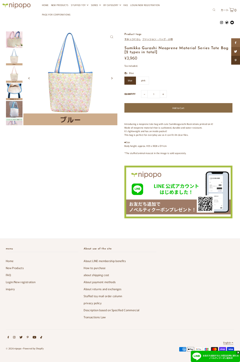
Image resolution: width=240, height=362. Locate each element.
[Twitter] (21, 338)
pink (143, 80)
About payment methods (100, 282)
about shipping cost (96, 275)
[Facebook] (8, 338)
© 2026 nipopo (13, 348)
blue (130, 80)
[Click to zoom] (112, 37)
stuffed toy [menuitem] (78, 5)
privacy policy (93, 303)
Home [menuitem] (45, 5)
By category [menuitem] (110, 5)
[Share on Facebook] (235, 42)
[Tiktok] (41, 338)
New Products (15, 268)
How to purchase (94, 268)
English (227, 342)
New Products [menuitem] (60, 5)
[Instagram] (14, 338)
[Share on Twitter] (235, 51)
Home (9, 261)
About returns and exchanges (102, 289)
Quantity (130, 94)
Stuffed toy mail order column (103, 296)
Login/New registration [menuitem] (145, 5)
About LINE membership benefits (105, 261)
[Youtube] (34, 338)
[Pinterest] (28, 338)
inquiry (10, 289)
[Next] (112, 78)
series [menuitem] (94, 5)
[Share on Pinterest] (235, 60)
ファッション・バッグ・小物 (157, 39)
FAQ (8, 275)
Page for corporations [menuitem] (56, 14)
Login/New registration (20, 282)
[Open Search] (214, 9)
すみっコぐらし (132, 39)
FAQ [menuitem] (126, 5)
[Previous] (29, 78)
